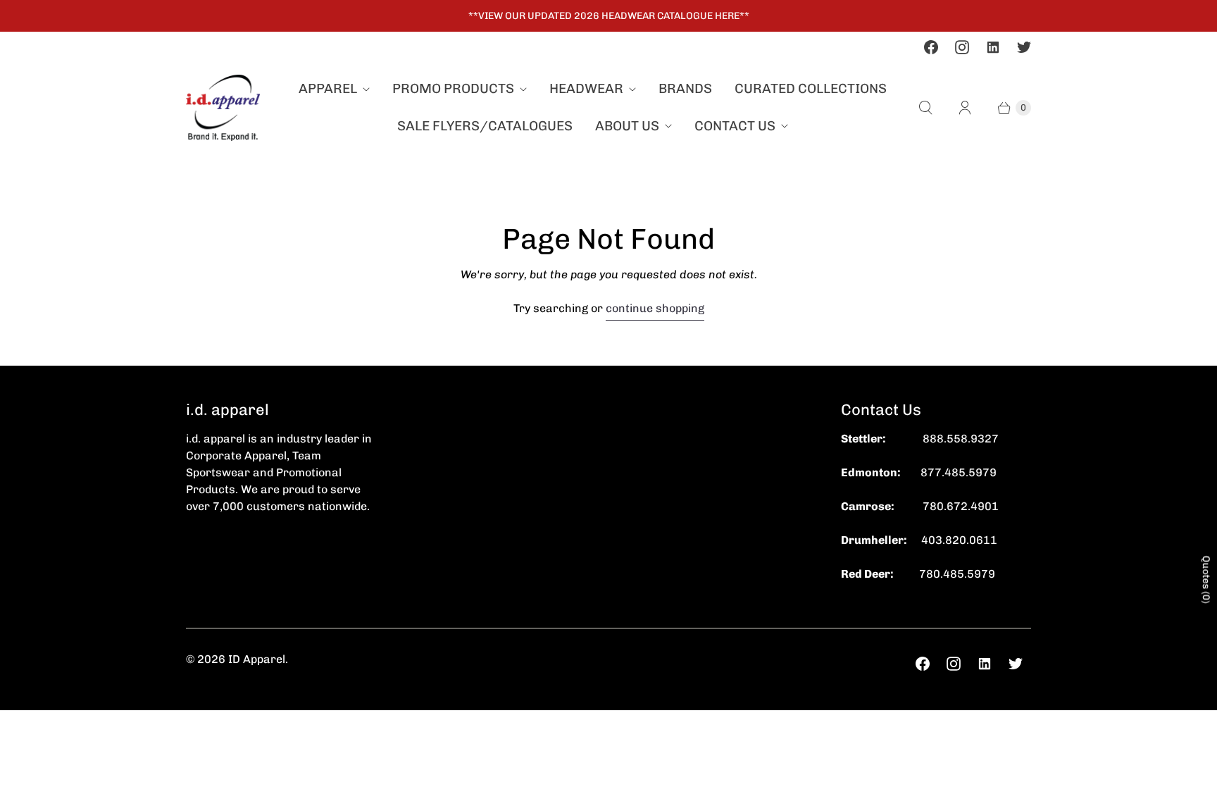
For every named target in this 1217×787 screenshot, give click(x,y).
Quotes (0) (1206, 579)
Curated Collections (811, 88)
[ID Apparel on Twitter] (1024, 47)
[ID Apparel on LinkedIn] (993, 47)
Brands (685, 88)
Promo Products (453, 88)
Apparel (328, 88)
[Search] (925, 108)
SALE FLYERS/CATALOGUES (485, 126)
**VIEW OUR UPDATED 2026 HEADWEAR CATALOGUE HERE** (608, 16)
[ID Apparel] (223, 108)
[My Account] (965, 108)
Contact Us (734, 126)
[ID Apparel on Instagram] (962, 47)
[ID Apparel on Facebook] (931, 47)
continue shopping (655, 308)
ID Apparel (256, 659)
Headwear (586, 88)
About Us (627, 126)
